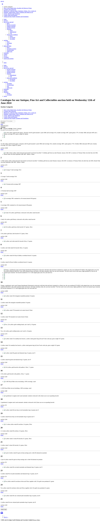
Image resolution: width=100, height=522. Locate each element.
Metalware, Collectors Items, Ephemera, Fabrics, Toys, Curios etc (20, 11)
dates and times (7, 46)
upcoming (9, 43)
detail (2, 149)
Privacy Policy (36, 520)
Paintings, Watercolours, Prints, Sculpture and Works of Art (18, 12)
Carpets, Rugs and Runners (10, 15)
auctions (6, 40)
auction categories (8, 6)
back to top (3, 509)
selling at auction (11, 71)
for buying (12, 37)
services (6, 20)
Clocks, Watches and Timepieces (12, 13)
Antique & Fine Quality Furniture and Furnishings (16, 16)
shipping (9, 73)
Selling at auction (11, 26)
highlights (6, 53)
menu (5, 62)
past (8, 44)
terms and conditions (12, 78)
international (13, 75)
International (13, 32)
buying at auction (11, 69)
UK (11, 33)
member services (11, 27)
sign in (2, 1)
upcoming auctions (11, 48)
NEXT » (6, 517)
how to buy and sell (8, 22)
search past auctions (9, 58)
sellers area (9, 51)
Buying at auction (11, 25)
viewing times (10, 50)
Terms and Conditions (12, 34)
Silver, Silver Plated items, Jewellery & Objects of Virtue (18, 8)
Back (8, 23)
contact (5, 54)
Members (6, 92)
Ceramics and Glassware (10, 9)
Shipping (9, 29)
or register (6, 57)
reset (2, 124)
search (5, 96)
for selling (12, 39)
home (5, 19)
